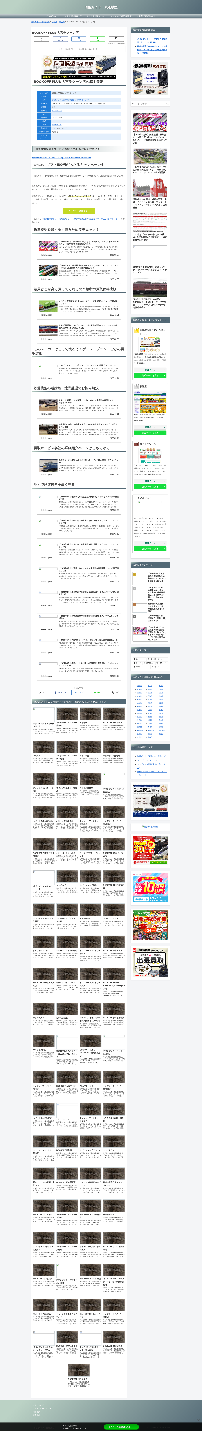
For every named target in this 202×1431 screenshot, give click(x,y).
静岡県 (150, 703)
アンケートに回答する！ (79, 211)
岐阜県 (150, 699)
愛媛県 (161, 703)
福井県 (150, 689)
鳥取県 (150, 734)
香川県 (161, 699)
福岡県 (161, 710)
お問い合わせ (38, 1405)
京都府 (150, 717)
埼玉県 (139, 720)
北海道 (139, 686)
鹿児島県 (162, 730)
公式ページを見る (150, 375)
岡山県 (161, 686)
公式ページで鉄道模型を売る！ (120, 1427)
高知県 (161, 706)
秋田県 (139, 699)
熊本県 (161, 720)
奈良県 (150, 727)
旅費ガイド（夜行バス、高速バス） (152, 756)
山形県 (139, 703)
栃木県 (139, 713)
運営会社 (36, 1415)
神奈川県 (140, 730)
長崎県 (161, 717)
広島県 (161, 689)
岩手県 (139, 693)
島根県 (150, 737)
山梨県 (150, 693)
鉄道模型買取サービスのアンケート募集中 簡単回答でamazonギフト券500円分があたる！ (81, 219)
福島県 (139, 706)
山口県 (161, 693)
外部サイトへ (56, 125)
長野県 (150, 696)
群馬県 (139, 717)
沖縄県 (161, 734)
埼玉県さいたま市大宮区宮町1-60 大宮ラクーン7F (70, 100)
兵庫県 (150, 723)
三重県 (150, 710)
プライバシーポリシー (42, 1409)
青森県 (139, 689)
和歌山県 (151, 730)
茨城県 (139, 710)
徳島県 (161, 696)
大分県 (161, 723)
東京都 (139, 727)
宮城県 (139, 696)
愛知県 (150, 706)
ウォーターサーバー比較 (147, 760)
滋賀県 (150, 713)
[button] (116, 39)
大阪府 (150, 720)
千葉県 (139, 723)
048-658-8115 (57, 111)
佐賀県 (161, 713)
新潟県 (139, 734)
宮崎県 (161, 727)
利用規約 (36, 1412)
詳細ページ (150, 370)
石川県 (150, 686)
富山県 (139, 737)
